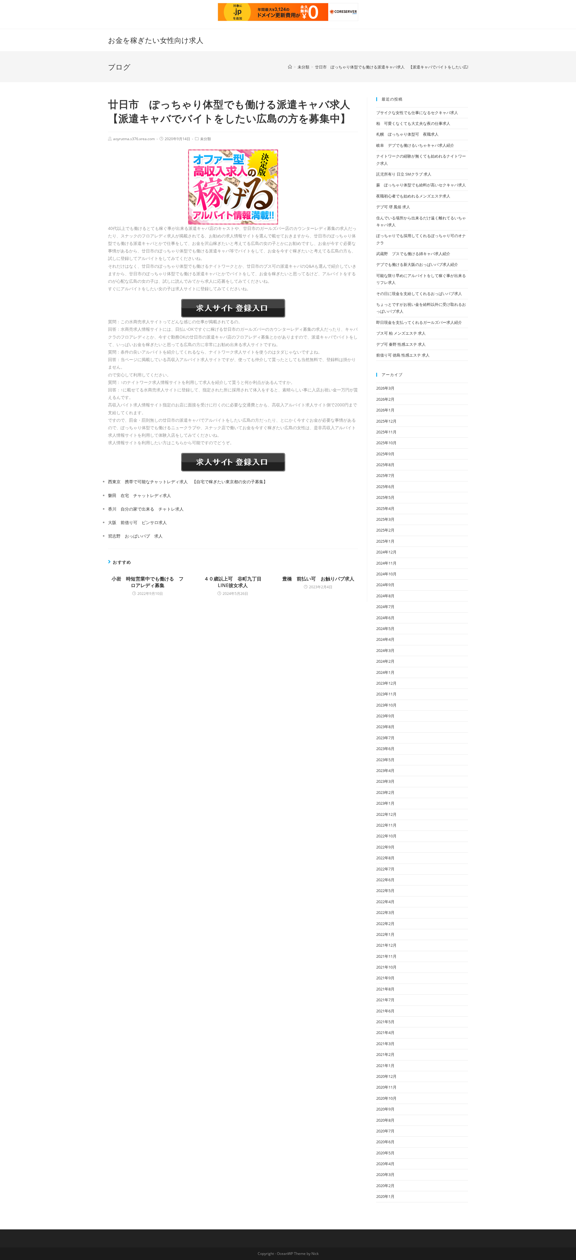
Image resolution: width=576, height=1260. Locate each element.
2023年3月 (385, 781)
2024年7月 (385, 606)
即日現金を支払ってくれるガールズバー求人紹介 (419, 322)
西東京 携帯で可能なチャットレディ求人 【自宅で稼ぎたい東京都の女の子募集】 (188, 481)
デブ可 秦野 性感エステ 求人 (401, 344)
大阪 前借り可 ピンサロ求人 (137, 522)
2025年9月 (385, 454)
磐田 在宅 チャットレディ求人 (139, 495)
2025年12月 (386, 421)
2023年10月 (386, 705)
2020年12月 (386, 1076)
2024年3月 (385, 650)
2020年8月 (385, 1120)
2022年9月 (385, 847)
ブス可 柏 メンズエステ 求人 (401, 333)
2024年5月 (385, 628)
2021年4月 (385, 1032)
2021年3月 (385, 1043)
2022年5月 (385, 890)
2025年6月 (385, 486)
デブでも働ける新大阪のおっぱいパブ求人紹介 (417, 264)
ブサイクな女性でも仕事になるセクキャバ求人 (417, 112)
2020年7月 (385, 1131)
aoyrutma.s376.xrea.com (134, 138)
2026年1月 (385, 410)
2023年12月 (386, 683)
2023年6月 (385, 748)
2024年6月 (385, 617)
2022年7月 (385, 869)
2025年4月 (385, 508)
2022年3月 (385, 912)
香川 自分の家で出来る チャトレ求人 (146, 509)
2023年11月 (386, 694)
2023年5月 (385, 759)
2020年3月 (385, 1174)
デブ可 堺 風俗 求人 (393, 206)
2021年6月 (385, 1011)
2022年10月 (386, 836)
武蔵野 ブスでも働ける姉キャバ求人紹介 (413, 253)
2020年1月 (385, 1196)
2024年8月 (385, 595)
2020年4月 (385, 1163)
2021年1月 (385, 1065)
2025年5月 (385, 497)
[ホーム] (290, 67)
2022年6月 (385, 879)
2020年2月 (385, 1185)
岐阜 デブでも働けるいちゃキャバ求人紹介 (415, 145)
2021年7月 (385, 999)
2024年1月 (385, 672)
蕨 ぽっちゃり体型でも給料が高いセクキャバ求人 (421, 185)
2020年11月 (386, 1087)
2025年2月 (385, 530)
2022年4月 (385, 901)
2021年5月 (385, 1021)
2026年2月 (385, 399)
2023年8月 (385, 726)
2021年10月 (386, 967)
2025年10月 (386, 442)
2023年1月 (385, 803)
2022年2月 (385, 923)
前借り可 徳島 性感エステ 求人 (403, 355)
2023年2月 (385, 792)
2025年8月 (385, 464)
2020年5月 (385, 1153)
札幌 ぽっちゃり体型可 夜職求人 (407, 134)
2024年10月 (386, 574)
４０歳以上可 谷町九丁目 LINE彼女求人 (235, 582)
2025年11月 (386, 432)
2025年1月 (385, 541)
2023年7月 (385, 737)
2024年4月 (385, 639)
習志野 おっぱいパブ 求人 (135, 536)
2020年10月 (386, 1098)
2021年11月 (386, 956)
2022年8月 (385, 858)
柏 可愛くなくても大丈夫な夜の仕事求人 (413, 123)
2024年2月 (385, 661)
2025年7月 (385, 475)
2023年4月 (385, 770)
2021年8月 (385, 989)
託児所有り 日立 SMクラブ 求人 (403, 174)
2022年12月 (386, 814)
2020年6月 (385, 1141)
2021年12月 (386, 945)
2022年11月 (386, 825)
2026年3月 (385, 388)
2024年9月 (385, 584)
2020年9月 (385, 1109)
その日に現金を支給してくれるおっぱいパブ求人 (419, 293)
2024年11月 (386, 563)
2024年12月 (386, 552)
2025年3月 (385, 519)
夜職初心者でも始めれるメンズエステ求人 (413, 196)
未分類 (205, 138)
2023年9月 (385, 716)
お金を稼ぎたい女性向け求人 (155, 40)
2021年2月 (385, 1054)
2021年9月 (385, 978)
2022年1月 (385, 934)
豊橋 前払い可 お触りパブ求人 (318, 578)
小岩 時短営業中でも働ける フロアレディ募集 (148, 582)
